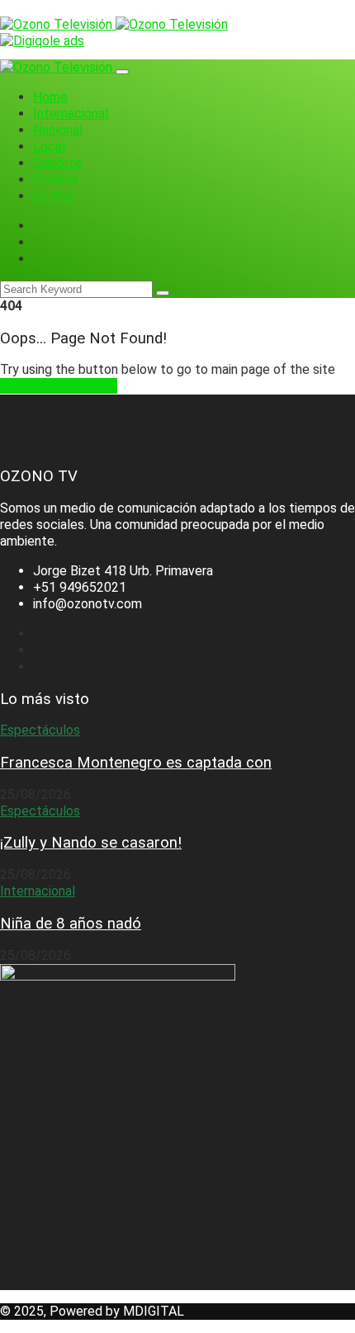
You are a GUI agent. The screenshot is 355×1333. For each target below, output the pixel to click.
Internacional (70, 113)
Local (49, 146)
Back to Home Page (58, 386)
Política (55, 179)
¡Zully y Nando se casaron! (91, 843)
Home (50, 97)
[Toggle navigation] (122, 71)
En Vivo (54, 196)
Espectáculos (40, 730)
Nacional (58, 130)
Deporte (57, 163)
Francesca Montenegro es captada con (136, 763)
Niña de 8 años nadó (70, 924)
